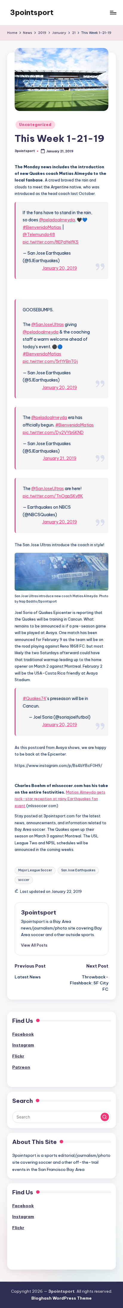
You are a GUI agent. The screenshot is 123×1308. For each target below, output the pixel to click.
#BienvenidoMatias (42, 227)
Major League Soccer (35, 870)
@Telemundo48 (39, 234)
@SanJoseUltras (47, 324)
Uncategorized (35, 124)
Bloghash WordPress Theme (61, 1298)
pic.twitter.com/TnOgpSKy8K (53, 496)
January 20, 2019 (59, 268)
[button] (34, 945)
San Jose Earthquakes (78, 870)
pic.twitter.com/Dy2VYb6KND (53, 432)
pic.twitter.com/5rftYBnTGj (50, 361)
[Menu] (113, 12)
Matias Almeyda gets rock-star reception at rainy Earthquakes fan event (60, 799)
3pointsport (31, 12)
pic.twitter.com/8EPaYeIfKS (51, 242)
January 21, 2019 (59, 458)
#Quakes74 (34, 698)
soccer (23, 880)
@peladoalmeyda (57, 220)
